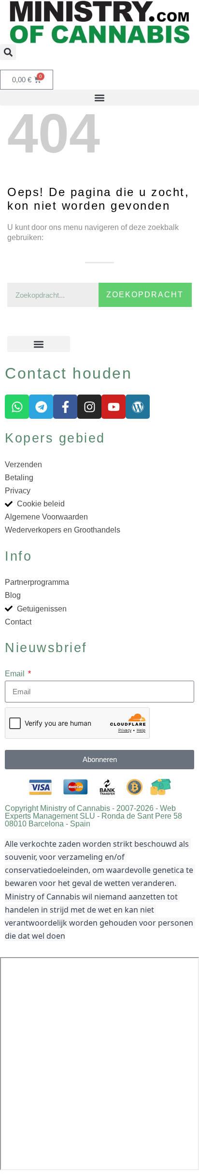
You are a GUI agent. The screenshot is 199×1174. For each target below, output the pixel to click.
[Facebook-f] (65, 407)
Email (16, 674)
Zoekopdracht (145, 294)
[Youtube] (113, 407)
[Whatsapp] (17, 407)
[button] (8, 52)
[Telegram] (41, 407)
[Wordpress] (138, 407)
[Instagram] (89, 407)
